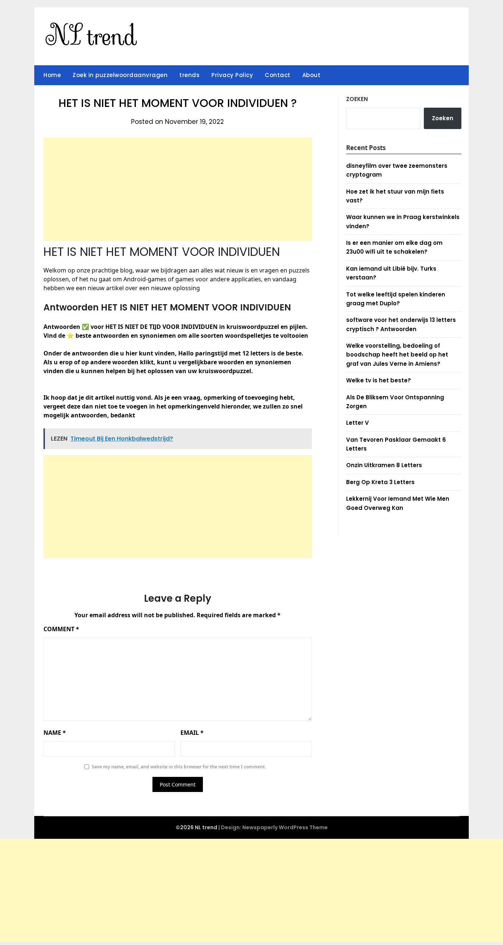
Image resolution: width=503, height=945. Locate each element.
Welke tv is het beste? (378, 380)
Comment (61, 629)
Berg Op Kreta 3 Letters (380, 482)
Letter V (357, 423)
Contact (278, 75)
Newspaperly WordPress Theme (285, 827)
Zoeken (357, 99)
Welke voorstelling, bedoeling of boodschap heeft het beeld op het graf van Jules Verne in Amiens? (397, 355)
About (311, 75)
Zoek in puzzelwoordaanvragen (120, 75)
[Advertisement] (177, 189)
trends (189, 75)
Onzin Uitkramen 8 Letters (384, 465)
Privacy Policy (232, 75)
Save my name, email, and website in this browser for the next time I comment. (179, 767)
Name (54, 733)
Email (192, 733)
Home (52, 75)
